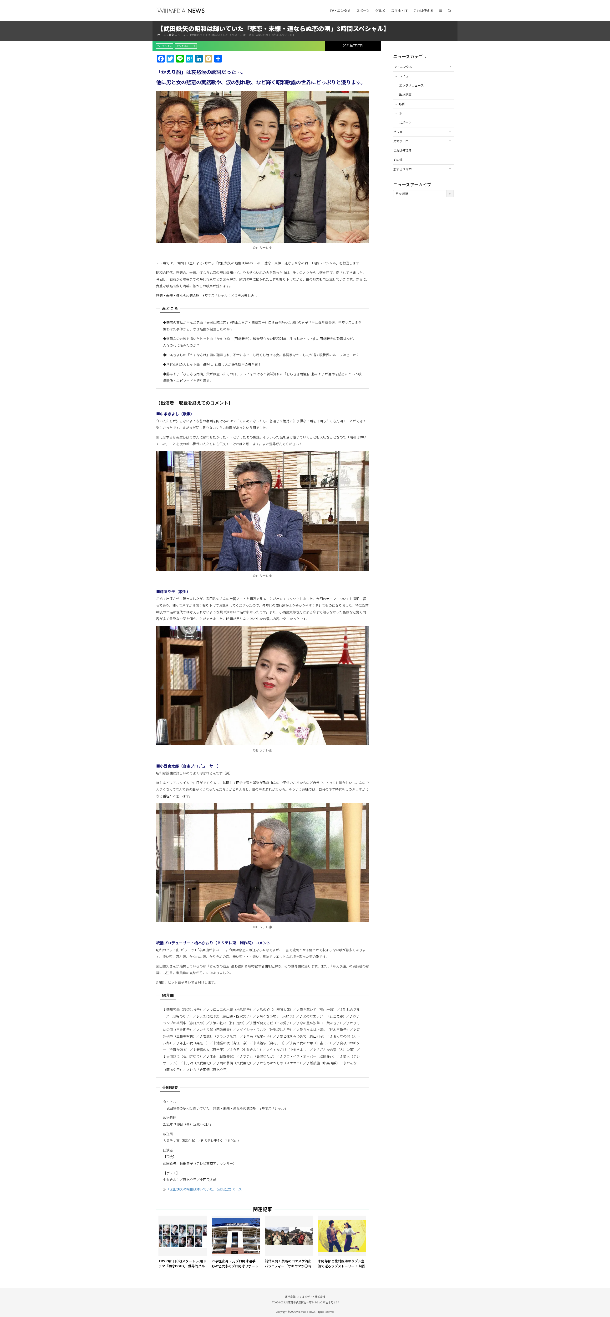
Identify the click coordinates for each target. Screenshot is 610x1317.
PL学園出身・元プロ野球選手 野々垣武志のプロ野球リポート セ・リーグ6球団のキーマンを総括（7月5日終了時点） (235, 1268)
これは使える (423, 10)
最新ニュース (177, 35)
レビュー (405, 76)
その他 (397, 159)
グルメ (380, 10)
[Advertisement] (423, 276)
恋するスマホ (402, 169)
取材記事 (405, 94)
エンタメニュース (186, 46)
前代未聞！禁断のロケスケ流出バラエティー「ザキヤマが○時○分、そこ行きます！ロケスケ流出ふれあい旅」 (288, 1268)
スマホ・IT (399, 10)
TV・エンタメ (340, 10)
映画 (402, 104)
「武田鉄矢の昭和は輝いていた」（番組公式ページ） (205, 1189)
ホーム (161, 35)
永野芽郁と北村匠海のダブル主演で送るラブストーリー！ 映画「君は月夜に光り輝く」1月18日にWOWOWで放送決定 (341, 1268)
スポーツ (363, 10)
